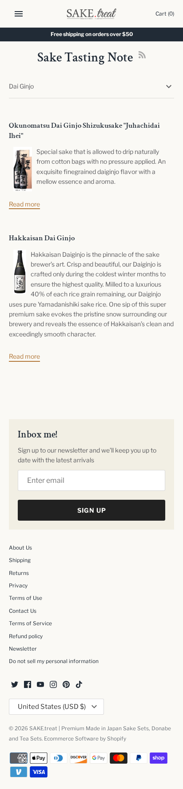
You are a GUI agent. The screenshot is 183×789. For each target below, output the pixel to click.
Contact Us (22, 611)
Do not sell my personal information (54, 661)
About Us (20, 548)
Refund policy (26, 636)
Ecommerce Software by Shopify (85, 739)
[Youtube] (40, 685)
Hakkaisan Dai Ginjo (42, 238)
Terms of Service (30, 623)
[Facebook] (27, 685)
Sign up (91, 510)
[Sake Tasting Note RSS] (142, 59)
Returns (19, 573)
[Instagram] (53, 685)
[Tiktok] (79, 685)
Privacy (18, 586)
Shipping (20, 560)
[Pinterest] (66, 685)
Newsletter (23, 649)
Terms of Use (25, 598)
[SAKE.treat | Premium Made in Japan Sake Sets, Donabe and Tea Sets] (91, 14)
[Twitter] (14, 685)
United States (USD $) (52, 707)
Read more (24, 204)
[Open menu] (18, 14)
